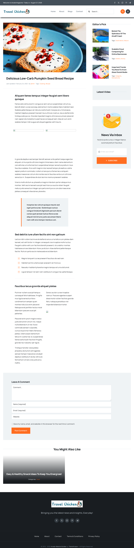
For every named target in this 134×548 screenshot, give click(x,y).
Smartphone (116, 78)
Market (118, 59)
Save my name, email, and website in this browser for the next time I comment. (44, 424)
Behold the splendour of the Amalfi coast (119, 33)
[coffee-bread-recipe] (44, 23)
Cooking (42, 84)
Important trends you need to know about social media (119, 69)
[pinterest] (126, 3)
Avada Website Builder (58, 546)
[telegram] (130, 3)
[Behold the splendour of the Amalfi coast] (101, 30)
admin (33, 84)
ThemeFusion (73, 546)
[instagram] (122, 3)
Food (38, 479)
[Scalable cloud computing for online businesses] (101, 48)
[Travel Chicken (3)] (16, 9)
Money (123, 59)
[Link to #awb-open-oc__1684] (128, 11)
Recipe (48, 84)
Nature (126, 40)
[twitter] (118, 3)
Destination (119, 40)
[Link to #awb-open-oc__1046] (122, 11)
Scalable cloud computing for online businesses (119, 51)
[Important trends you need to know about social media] (101, 66)
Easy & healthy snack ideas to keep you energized (34, 474)
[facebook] (115, 3)
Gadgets (118, 76)
